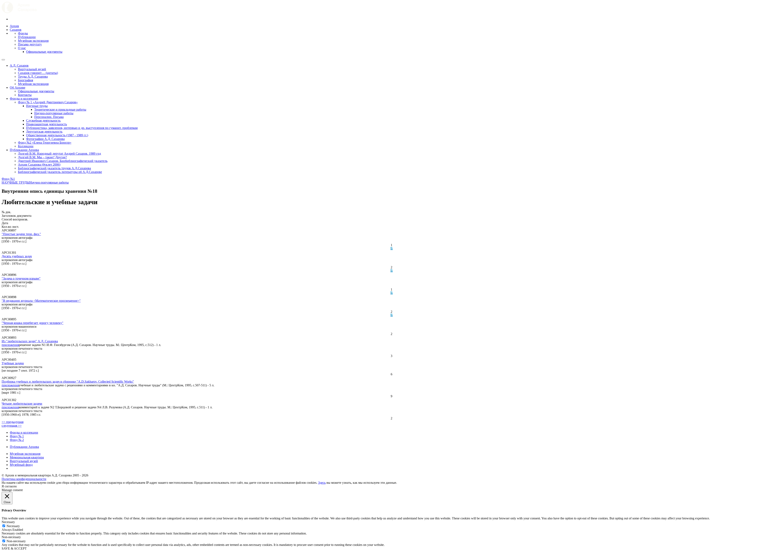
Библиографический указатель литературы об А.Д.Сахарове (60, 172)
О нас (22, 48)
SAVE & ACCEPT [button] (14, 548)
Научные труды (37, 106)
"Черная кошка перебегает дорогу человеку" (32, 323)
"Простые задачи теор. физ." (21, 234)
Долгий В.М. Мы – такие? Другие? (42, 157)
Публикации (27, 37)
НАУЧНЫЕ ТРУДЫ (16, 182)
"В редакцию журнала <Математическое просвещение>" (41, 300)
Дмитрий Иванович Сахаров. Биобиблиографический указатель (62, 161)
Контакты (25, 95)
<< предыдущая (12, 422)
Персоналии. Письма (49, 117)
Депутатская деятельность (44, 131)
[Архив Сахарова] (19, 12)
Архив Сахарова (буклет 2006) (39, 164)
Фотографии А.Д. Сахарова (45, 139)
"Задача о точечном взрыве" (21, 278)
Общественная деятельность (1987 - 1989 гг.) (57, 135)
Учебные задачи (13, 363)
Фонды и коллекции (24, 98)
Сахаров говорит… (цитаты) (38, 73)
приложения (10, 345)
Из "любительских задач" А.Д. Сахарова (30, 341)
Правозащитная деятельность (46, 124)
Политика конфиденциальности (24, 479)
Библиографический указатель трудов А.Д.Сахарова (54, 168)
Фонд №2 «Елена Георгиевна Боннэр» (44, 142)
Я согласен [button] (9, 486)
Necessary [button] (8, 522)
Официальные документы (44, 51)
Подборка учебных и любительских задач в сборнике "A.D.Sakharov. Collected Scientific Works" (68, 381)
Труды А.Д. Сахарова (33, 76)
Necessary (13, 526)
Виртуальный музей (32, 69)
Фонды (23, 33)
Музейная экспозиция (33, 40)
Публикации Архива (24, 150)
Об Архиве (17, 87)
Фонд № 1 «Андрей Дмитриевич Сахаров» (48, 102)
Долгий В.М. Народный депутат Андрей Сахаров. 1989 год (59, 153)
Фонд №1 (8, 179)
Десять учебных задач (17, 256)
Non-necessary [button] (11, 537)
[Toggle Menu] (3, 59)
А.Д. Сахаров (19, 65)
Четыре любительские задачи (22, 403)
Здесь (322, 482)
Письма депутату (30, 44)
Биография (25, 80)
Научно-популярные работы (53, 113)
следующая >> (12, 425)
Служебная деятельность (43, 120)
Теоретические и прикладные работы (60, 109)
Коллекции (25, 146)
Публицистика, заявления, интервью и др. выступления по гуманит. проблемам (82, 128)
